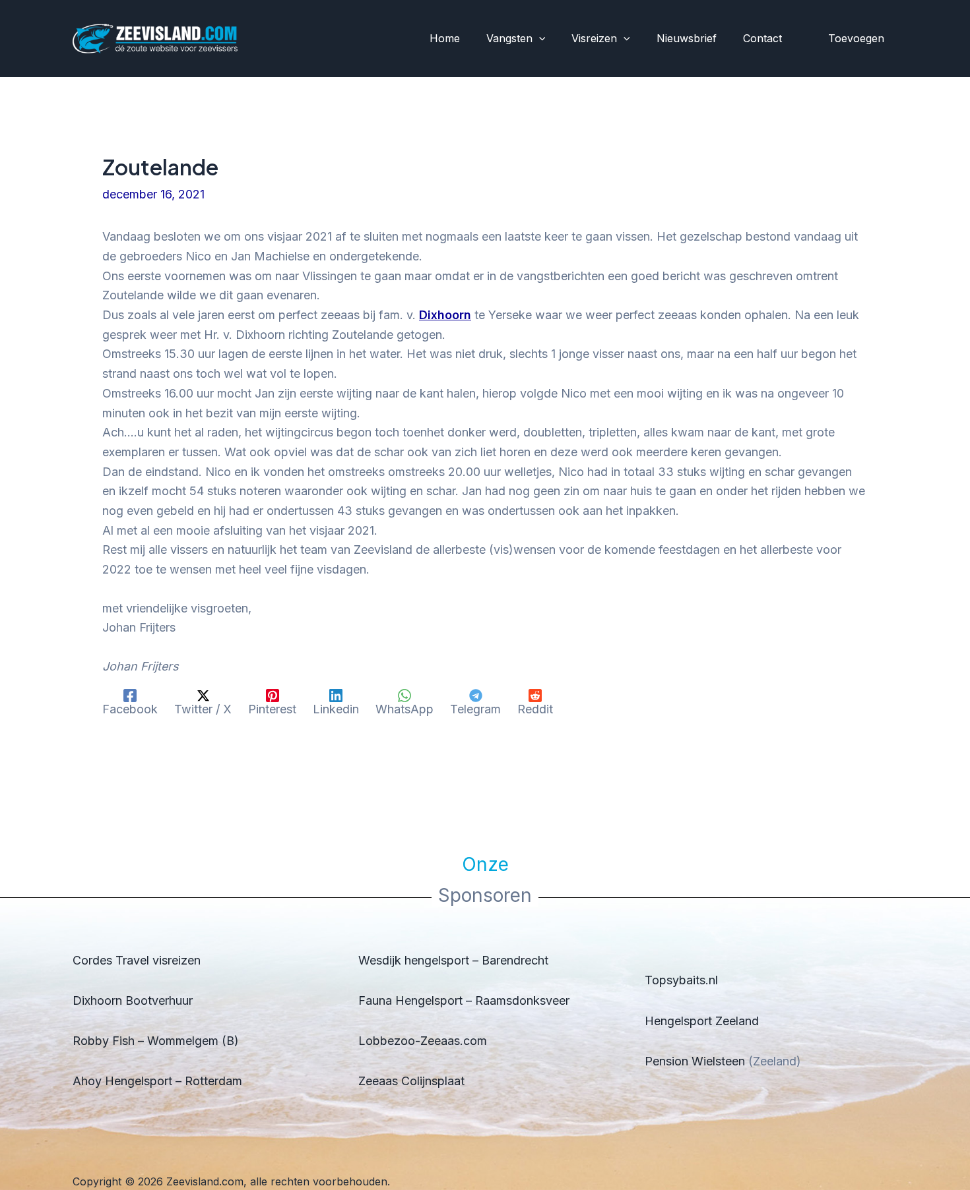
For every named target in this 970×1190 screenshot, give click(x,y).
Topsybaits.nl (681, 980)
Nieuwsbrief (687, 38)
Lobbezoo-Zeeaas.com (422, 1041)
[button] (539, 38)
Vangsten (509, 38)
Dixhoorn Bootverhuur (133, 1000)
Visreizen (594, 38)
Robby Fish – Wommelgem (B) (156, 1041)
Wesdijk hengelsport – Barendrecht (453, 960)
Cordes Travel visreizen (137, 960)
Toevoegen (856, 38)
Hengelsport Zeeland (702, 1021)
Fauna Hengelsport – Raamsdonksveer (463, 1000)
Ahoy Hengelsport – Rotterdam (157, 1081)
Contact (762, 38)
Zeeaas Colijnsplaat (411, 1081)
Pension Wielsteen (695, 1061)
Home (445, 38)
